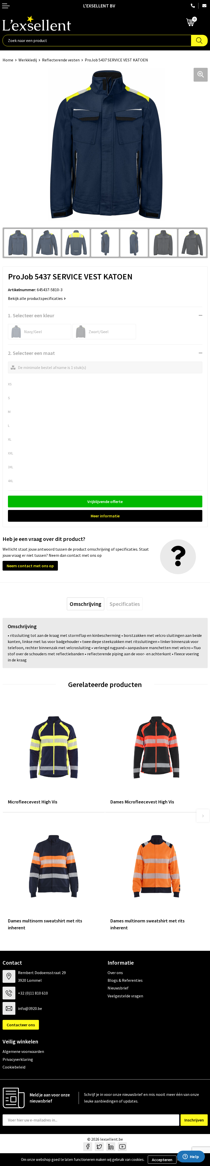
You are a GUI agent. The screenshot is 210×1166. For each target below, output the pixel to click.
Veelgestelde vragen (125, 995)
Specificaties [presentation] (125, 603)
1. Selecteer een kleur (31, 315)
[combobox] (97, 40)
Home (8, 59)
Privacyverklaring (18, 1059)
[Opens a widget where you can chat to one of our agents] (191, 1157)
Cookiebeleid (14, 1067)
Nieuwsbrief (118, 987)
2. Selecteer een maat (31, 353)
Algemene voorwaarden (23, 1051)
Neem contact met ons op (30, 565)
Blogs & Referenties (125, 980)
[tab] (85, 603)
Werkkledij (27, 59)
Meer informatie (105, 515)
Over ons (115, 972)
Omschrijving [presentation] (85, 603)
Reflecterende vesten (61, 59)
